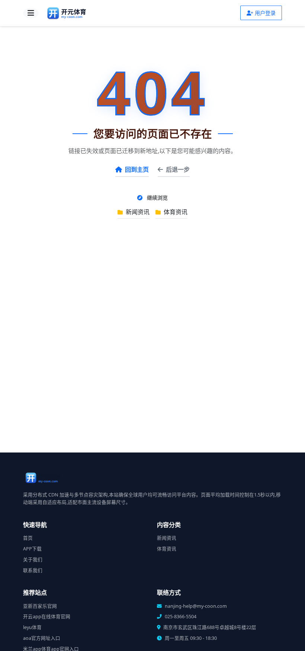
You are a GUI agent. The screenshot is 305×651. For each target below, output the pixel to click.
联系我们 (32, 570)
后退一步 (178, 169)
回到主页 (137, 169)
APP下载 (32, 549)
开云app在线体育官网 (46, 616)
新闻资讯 (137, 212)
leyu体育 (32, 627)
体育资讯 (174, 212)
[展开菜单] (31, 13)
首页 (28, 538)
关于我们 (32, 559)
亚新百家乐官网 (40, 606)
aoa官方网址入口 (41, 638)
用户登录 (265, 12)
